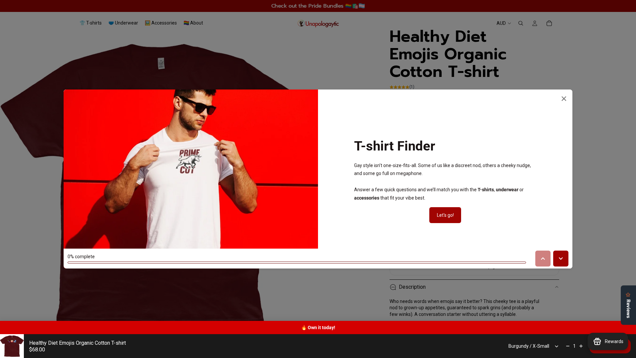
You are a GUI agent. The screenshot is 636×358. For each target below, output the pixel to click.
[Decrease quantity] (567, 346)
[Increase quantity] (581, 346)
